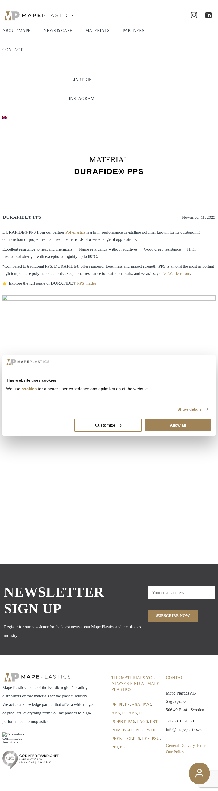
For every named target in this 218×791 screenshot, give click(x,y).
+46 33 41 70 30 (180, 721)
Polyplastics (75, 232)
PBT (154, 721)
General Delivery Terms (186, 745)
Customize (105, 425)
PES (146, 738)
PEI (114, 747)
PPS (136, 738)
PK (122, 747)
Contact (176, 677)
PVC (146, 704)
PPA (139, 730)
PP (121, 704)
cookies (29, 388)
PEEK (116, 738)
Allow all (178, 425)
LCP (128, 738)
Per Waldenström (175, 273)
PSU (156, 738)
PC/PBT (118, 721)
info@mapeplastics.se (184, 729)
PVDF (150, 730)
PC (141, 713)
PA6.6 (142, 721)
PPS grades (86, 283)
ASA (136, 704)
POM (116, 730)
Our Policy (175, 752)
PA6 (131, 721)
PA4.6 (128, 730)
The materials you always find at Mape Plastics (135, 683)
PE (113, 704)
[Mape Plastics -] (38, 15)
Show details (189, 409)
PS (127, 704)
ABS (115, 713)
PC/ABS (129, 713)
